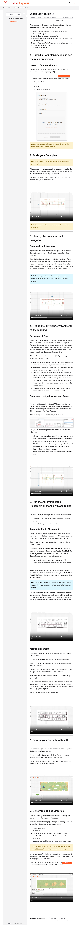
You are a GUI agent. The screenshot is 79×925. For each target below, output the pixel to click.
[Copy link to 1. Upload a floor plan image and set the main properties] (55, 59)
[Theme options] (70, 2)
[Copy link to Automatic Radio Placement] (61, 529)
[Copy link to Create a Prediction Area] (58, 246)
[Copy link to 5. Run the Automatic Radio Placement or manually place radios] (32, 510)
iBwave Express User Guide (16, 18)
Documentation (7, 8)
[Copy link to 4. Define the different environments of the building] (49, 330)
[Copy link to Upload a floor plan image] (59, 65)
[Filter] (24, 14)
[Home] (16, 3)
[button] (13, 14)
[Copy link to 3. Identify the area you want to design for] (44, 240)
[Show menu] (65, 2)
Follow (60, 20)
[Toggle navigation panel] (27, 16)
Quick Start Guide (14, 21)
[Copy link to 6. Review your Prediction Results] (32, 744)
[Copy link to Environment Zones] (53, 336)
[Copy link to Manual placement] (52, 649)
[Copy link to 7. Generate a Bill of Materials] (67, 811)
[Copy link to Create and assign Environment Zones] (32, 399)
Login (74, 3)
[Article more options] (71, 20)
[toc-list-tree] (67, 20)
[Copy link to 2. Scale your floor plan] (59, 155)
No (65, 919)
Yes (55, 919)
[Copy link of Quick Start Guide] (53, 14)
